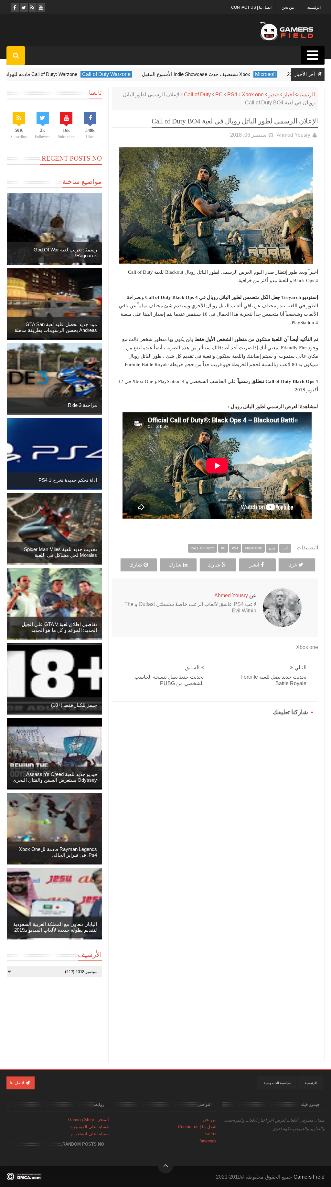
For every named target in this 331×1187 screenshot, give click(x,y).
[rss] (32, 7)
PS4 (232, 94)
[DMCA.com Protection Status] (24, 1178)
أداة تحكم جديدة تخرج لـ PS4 (67, 480)
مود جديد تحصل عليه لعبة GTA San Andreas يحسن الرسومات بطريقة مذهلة (56, 327)
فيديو (273, 94)
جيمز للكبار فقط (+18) (74, 705)
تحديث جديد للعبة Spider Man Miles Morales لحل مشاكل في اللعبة (60, 552)
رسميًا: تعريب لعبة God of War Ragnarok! (65, 252)
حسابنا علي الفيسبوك (89, 1126)
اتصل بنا (18, 1082)
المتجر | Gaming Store (88, 1119)
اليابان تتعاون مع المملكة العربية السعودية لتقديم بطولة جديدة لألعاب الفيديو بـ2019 (55, 927)
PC (219, 94)
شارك (214, 564)
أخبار (288, 94)
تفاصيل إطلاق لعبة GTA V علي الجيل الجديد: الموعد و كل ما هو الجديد (59, 627)
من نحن (288, 7)
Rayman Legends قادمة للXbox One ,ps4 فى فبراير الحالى (58, 852)
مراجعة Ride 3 (82, 405)
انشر (254, 564)
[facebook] (14, 7)
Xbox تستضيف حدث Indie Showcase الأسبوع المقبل (202, 74)
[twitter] (23, 7)
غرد (293, 564)
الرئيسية (314, 7)
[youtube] (41, 7)
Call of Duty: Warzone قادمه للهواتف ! (44, 74)
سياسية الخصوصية (277, 1083)
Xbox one (253, 94)
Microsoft (271, 74)
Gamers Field (309, 1177)
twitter (211, 1133)
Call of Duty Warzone (112, 74)
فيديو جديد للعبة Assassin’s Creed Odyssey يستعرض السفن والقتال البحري (55, 777)
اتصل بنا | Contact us (251, 7)
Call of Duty (197, 94)
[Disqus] (215, 798)
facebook (208, 1141)
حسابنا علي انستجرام (90, 1133)
